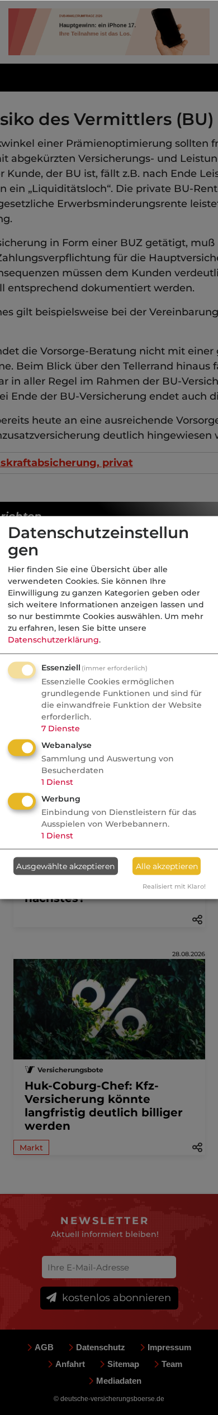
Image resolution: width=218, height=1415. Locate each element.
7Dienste (60, 728)
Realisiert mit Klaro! (174, 886)
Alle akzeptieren (167, 866)
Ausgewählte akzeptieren (65, 866)
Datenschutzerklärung (53, 640)
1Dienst (57, 782)
